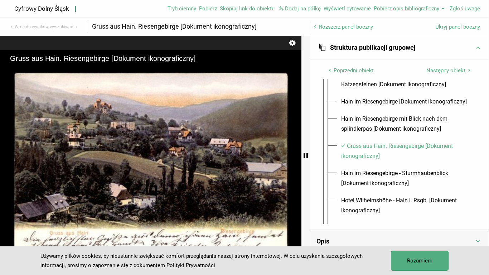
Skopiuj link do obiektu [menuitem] (247, 8)
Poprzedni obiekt (354, 70)
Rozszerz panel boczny (346, 27)
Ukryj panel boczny (457, 27)
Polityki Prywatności (190, 265)
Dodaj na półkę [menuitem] (303, 8)
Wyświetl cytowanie (347, 8)
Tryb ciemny (182, 8)
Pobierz (208, 8)
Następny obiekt (445, 70)
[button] (399, 47)
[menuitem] (405, 79)
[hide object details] (305, 155)
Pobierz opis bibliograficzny (406, 8)
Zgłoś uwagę (465, 8)
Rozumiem (419, 260)
